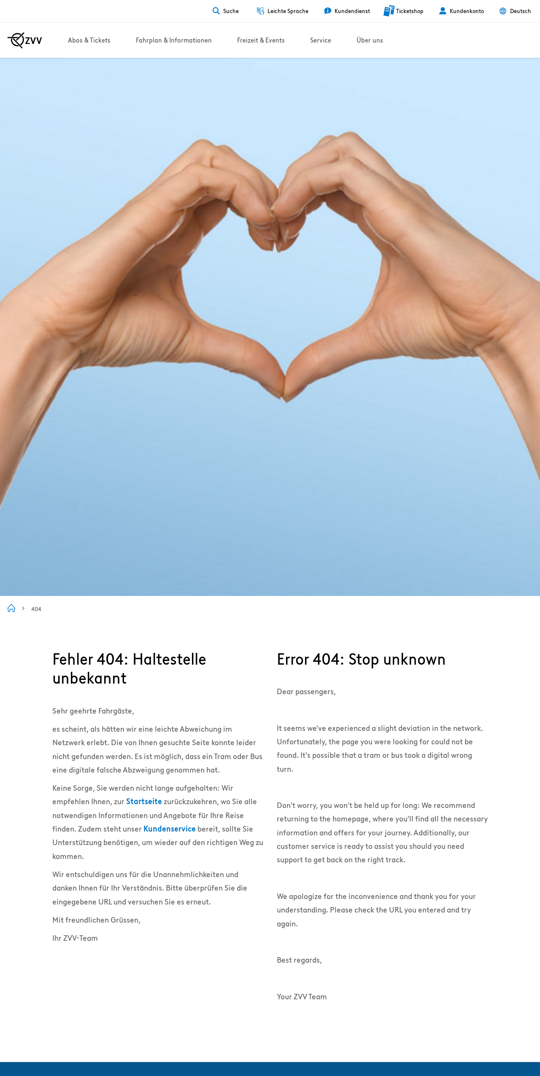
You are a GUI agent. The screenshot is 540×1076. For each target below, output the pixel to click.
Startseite (144, 801)
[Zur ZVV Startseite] (25, 40)
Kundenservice (169, 829)
